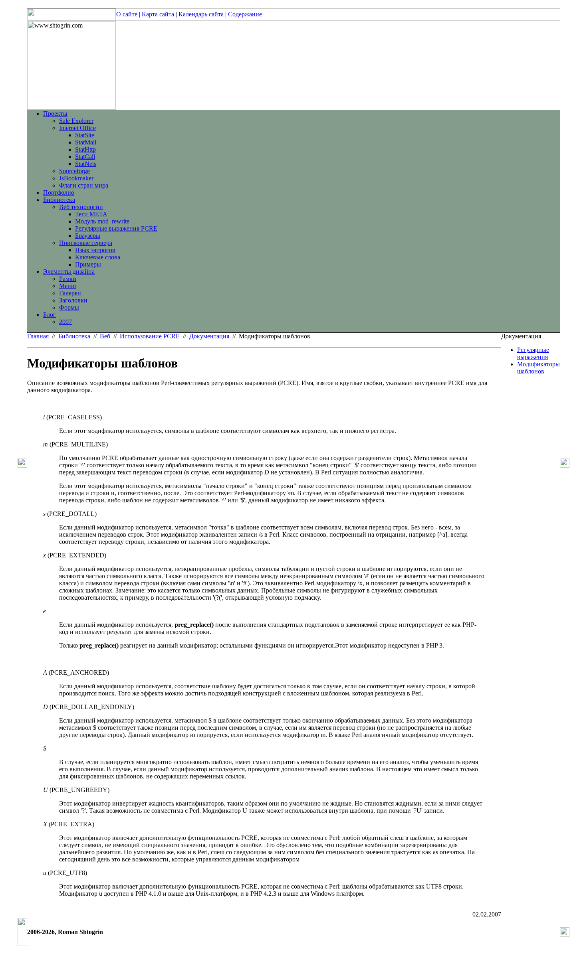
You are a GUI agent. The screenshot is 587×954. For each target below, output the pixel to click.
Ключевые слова (97, 257)
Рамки (67, 278)
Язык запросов (95, 250)
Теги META (91, 214)
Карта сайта (158, 14)
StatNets (85, 163)
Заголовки (73, 300)
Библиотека (59, 199)
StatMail (85, 142)
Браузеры (87, 235)
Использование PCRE (150, 336)
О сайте (126, 14)
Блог (49, 314)
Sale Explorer (76, 120)
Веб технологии (81, 206)
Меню (67, 285)
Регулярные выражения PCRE (116, 228)
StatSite (84, 135)
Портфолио (58, 192)
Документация (209, 336)
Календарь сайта (201, 14)
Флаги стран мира (83, 185)
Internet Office (77, 127)
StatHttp (85, 149)
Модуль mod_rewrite (102, 221)
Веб (105, 336)
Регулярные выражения (533, 353)
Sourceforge (74, 171)
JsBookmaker (76, 178)
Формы (69, 307)
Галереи (70, 293)
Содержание (245, 14)
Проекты (55, 113)
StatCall (85, 156)
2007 (65, 321)
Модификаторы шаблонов (538, 368)
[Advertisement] (530, 444)
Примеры (88, 264)
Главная (38, 336)
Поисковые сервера (85, 242)
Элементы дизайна (69, 271)
